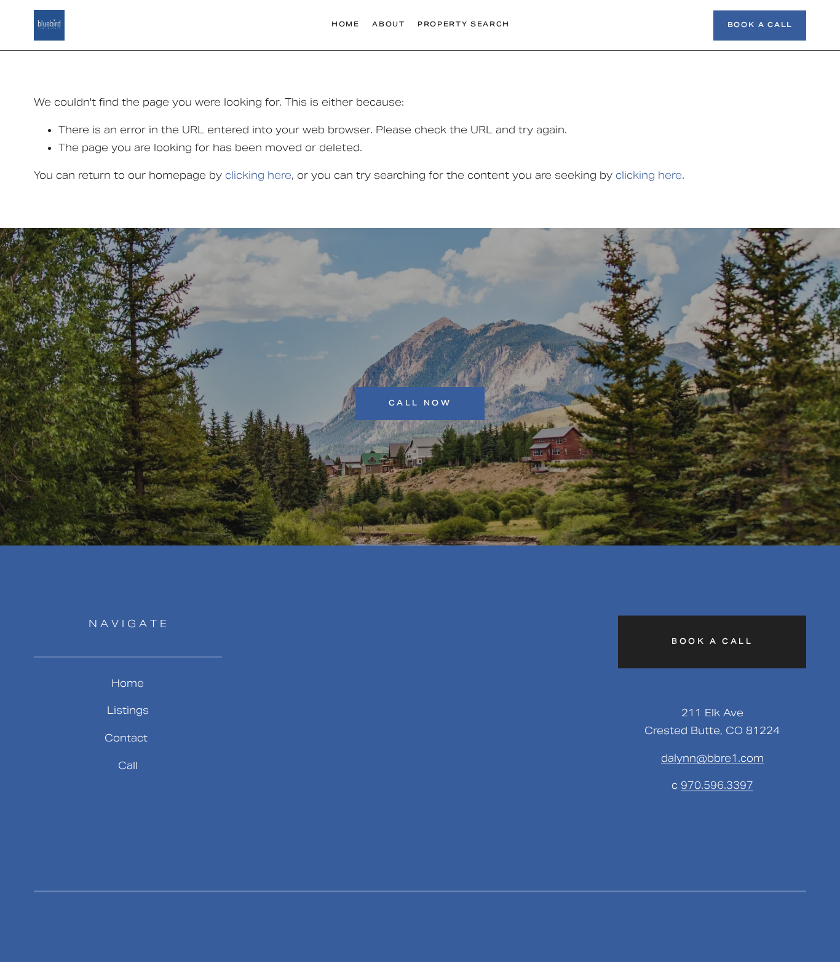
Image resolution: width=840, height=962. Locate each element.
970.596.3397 (717, 785)
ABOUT (388, 25)
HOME (345, 25)
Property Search (464, 25)
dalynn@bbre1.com (712, 758)
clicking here (258, 175)
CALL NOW (420, 404)
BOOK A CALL (760, 25)
